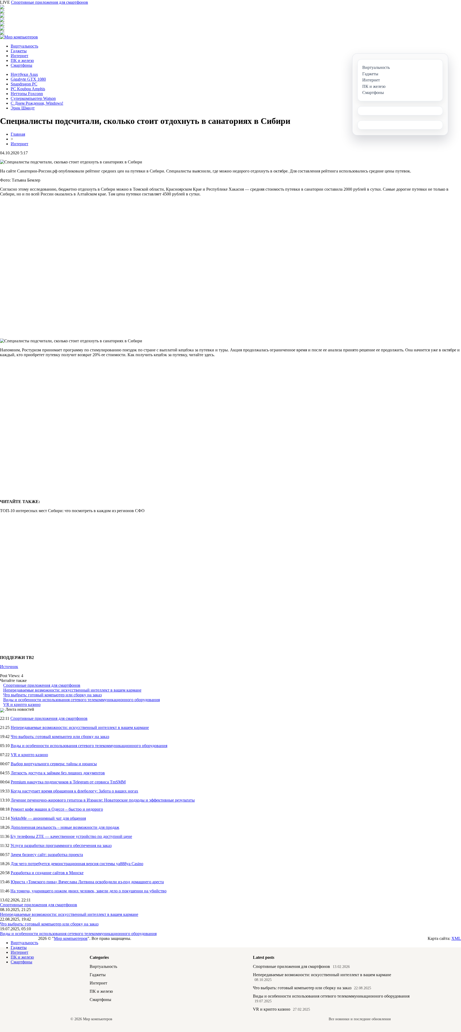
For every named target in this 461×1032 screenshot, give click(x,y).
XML (456, 938)
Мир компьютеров (71, 938)
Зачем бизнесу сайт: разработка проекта (47, 854)
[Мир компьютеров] (19, 37)
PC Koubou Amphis (28, 89)
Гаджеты (19, 51)
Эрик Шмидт (23, 108)
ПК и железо (22, 60)
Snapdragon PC (24, 84)
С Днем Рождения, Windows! (37, 103)
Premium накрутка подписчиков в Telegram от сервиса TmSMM (68, 782)
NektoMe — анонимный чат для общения (48, 818)
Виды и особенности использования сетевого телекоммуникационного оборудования (81, 699)
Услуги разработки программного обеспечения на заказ (61, 845)
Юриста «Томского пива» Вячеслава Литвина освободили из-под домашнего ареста (87, 882)
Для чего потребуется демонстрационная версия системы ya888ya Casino (77, 863)
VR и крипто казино (22, 704)
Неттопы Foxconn (27, 93)
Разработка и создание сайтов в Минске (47, 872)
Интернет (19, 55)
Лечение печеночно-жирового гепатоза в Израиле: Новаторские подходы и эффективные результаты (103, 800)
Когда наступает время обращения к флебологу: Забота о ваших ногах (74, 791)
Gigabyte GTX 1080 (28, 79)
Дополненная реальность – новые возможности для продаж (65, 827)
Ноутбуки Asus (24, 74)
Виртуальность (24, 46)
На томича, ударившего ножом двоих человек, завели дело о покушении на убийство (88, 891)
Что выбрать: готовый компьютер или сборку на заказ (52, 695)
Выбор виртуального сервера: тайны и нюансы (54, 764)
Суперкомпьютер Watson (33, 98)
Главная (18, 134)
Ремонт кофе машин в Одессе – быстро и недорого (57, 809)
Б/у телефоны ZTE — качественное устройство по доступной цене (71, 836)
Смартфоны (21, 65)
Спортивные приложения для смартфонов (49, 2)
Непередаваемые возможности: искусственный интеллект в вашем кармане (72, 690)
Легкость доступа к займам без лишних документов (58, 773)
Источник (9, 666)
